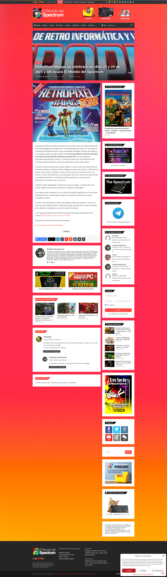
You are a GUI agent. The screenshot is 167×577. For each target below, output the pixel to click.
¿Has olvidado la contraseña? (123, 301)
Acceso (118, 310)
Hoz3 (94, 561)
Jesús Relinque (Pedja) (66, 559)
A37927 (114, 255)
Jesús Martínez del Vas (66, 554)
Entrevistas (59, 25)
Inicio (38, 34)
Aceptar (128, 570)
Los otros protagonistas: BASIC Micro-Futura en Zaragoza (83, 2)
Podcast (83, 25)
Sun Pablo (115, 235)
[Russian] (40, 2)
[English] (34, 2)
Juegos (52, 25)
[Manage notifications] (163, 573)
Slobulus (99, 561)
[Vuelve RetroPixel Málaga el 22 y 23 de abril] (88, 308)
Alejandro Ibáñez (64, 552)
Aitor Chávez (102, 551)
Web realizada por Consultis (87, 574)
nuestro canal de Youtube (60, 215)
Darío (104, 561)
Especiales (76, 25)
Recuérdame (110, 305)
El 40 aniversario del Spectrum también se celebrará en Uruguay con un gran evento (44, 318)
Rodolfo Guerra (90, 555)
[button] (163, 556)
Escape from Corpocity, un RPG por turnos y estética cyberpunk (124, 363)
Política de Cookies (60, 574)
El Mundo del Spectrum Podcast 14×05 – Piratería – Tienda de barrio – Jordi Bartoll (118, 131)
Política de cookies (137, 574)
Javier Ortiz (89, 565)
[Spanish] (43, 2)
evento (66, 231)
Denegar (143, 570)
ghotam (114, 274)
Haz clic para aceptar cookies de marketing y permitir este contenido (118, 155)
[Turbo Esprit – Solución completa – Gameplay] (109, 348)
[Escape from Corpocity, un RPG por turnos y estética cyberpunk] (109, 363)
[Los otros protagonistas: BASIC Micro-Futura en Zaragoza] (109, 355)
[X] (50, 262)
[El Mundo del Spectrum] (49, 13)
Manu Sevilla (103, 563)
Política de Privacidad (72, 574)
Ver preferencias (157, 570)
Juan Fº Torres (63, 557)
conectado (53, 383)
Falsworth (88, 561)
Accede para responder (51, 351)
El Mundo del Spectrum (44, 76)
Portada (37, 25)
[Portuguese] (38, 2)
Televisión (91, 25)
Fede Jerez (94, 553)
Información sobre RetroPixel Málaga (49, 225)
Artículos (67, 25)
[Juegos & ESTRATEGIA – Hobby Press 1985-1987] (109, 340)
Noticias (45, 25)
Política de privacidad (148, 574)
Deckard (94, 551)
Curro (87, 563)
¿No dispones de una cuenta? (118, 314)
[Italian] (36, 2)
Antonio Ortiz (93, 563)
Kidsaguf (88, 551)
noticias (44, 34)
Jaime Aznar (103, 553)
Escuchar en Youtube (118, 165)
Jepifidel (87, 553)
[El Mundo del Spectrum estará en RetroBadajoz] (66, 308)
